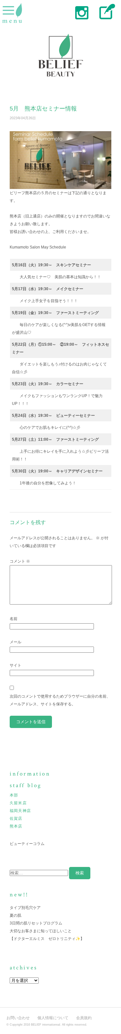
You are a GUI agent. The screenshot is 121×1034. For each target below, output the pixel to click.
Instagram (81, 12)
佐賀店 (16, 818)
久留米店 (18, 803)
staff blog (106, 12)
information (30, 773)
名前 (13, 619)
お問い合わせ (18, 1018)
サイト (15, 665)
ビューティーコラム (27, 843)
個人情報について (52, 1018)
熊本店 (16, 826)
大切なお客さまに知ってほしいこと (41, 931)
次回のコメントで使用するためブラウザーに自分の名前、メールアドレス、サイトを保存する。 (60, 700)
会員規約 (84, 1018)
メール (15, 642)
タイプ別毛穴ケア (25, 907)
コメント (20, 561)
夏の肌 (15, 915)
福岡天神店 (20, 810)
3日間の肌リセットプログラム (36, 923)
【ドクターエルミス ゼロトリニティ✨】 (47, 938)
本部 (14, 795)
